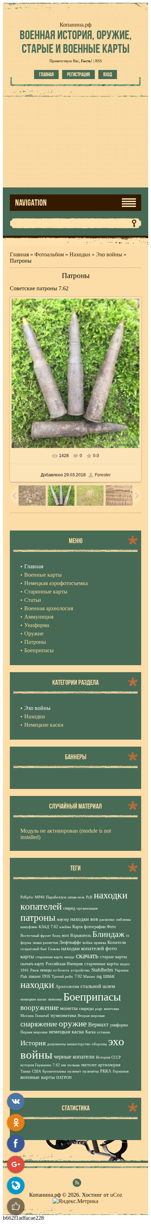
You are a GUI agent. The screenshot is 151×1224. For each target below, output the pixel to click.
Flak (23, 977)
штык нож (76, 897)
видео (125, 964)
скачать (87, 956)
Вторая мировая (91, 1016)
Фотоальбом (49, 254)
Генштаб (42, 1016)
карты (27, 956)
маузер (63, 919)
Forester (103, 474)
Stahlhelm (102, 970)
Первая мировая (33, 1032)
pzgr (99, 1009)
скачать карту (32, 963)
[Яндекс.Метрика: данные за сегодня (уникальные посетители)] (75, 1201)
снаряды (86, 1008)
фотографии (94, 926)
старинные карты (101, 963)
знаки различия (45, 943)
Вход (107, 74)
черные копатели (74, 1057)
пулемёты (91, 1071)
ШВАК (108, 977)
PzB (89, 897)
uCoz (116, 1195)
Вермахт (98, 1024)
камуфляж (28, 927)
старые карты (113, 956)
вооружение (39, 1007)
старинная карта (49, 957)
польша (73, 1065)
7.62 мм (59, 1065)
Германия (121, 1071)
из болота (61, 970)
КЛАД (44, 927)
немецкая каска (66, 1031)
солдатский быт (33, 949)
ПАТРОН (64, 1078)
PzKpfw (26, 897)
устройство (80, 970)
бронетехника (54, 1071)
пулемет (74, 1071)
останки (103, 1032)
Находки (80, 254)
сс (128, 935)
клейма (65, 927)
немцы (46, 970)
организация (87, 908)
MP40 (40, 897)
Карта (77, 926)
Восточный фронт (35, 936)
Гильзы (54, 949)
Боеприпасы (92, 996)
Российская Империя (64, 963)
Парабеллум (56, 897)
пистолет (89, 1064)
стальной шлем (97, 986)
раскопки (106, 919)
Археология (67, 986)
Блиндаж (108, 934)
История (33, 1043)
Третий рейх (62, 977)
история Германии (35, 1065)
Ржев (34, 970)
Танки (25, 1071)
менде (69, 957)
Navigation (31, 202)
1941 (24, 970)
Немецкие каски (44, 725)
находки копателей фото (89, 948)
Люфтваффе (70, 942)
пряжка (100, 943)
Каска (90, 1032)
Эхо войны (109, 254)
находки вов (84, 919)
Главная (46, 74)
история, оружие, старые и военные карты (76, 41)
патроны (37, 917)
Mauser (89, 977)
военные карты (37, 1077)
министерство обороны (87, 1044)
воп (65, 935)
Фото (111, 926)
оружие (73, 1023)
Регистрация (78, 74)
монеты (69, 1008)
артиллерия (109, 1064)
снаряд (69, 908)
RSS (98, 61)
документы (56, 1044)
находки (37, 984)
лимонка (55, 999)
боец (56, 936)
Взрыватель (80, 935)
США (36, 1071)
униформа (119, 1025)
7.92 (78, 976)
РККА (105, 1071)
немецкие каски (33, 999)
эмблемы (123, 919)
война (87, 943)
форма (25, 943)
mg (99, 976)
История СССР (108, 1057)
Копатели (116, 942)
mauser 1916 (39, 976)
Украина (121, 970)
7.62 (54, 926)
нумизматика (63, 1015)
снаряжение (38, 1024)
